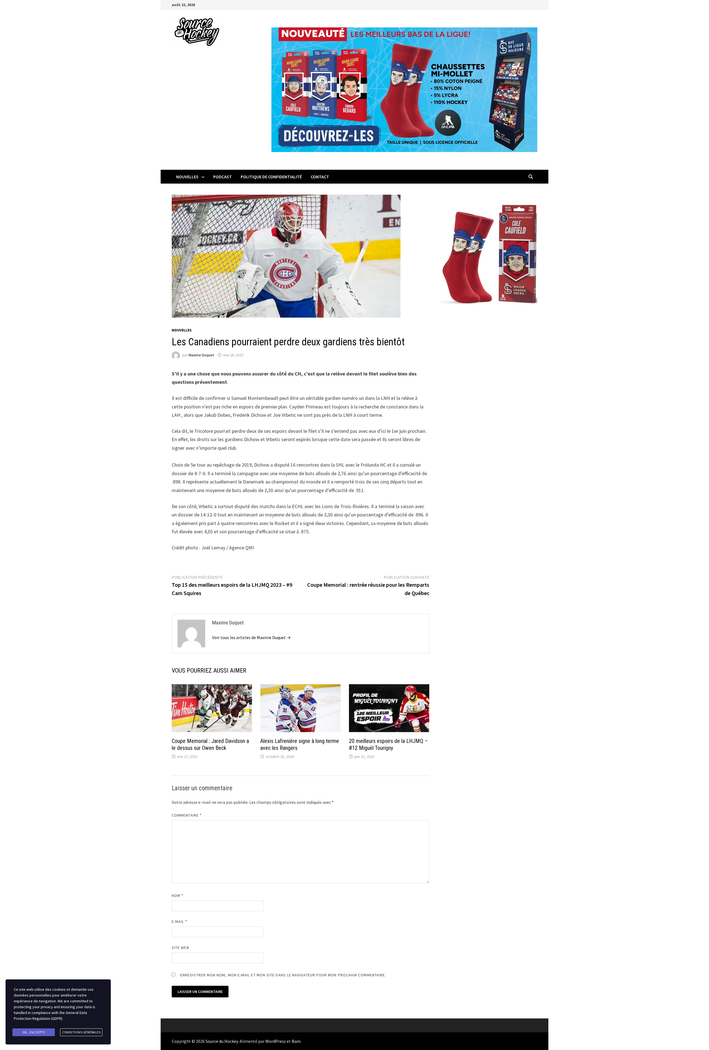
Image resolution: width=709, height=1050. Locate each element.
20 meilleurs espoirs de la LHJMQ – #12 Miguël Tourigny (388, 744)
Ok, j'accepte (33, 1032)
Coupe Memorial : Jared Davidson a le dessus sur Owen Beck (210, 744)
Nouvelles (187, 176)
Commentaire (187, 815)
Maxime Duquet (201, 354)
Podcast (222, 176)
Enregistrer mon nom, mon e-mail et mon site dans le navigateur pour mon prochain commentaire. (283, 974)
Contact (320, 176)
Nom (177, 895)
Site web (180, 947)
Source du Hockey (221, 1041)
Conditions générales (81, 1032)
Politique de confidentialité (271, 176)
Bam (296, 1041)
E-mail (179, 921)
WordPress (275, 1041)
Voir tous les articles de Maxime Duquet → (251, 637)
